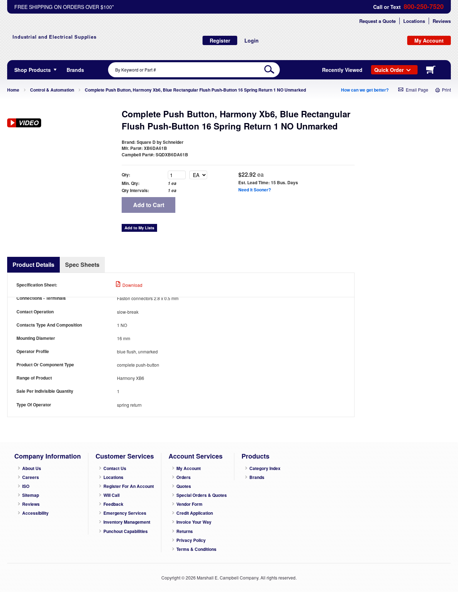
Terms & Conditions (196, 549)
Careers (30, 477)
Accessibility (35, 513)
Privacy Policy (191, 540)
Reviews (442, 21)
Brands (256, 477)
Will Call (111, 495)
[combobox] (194, 69)
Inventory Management (126, 522)
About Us (31, 468)
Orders (183, 477)
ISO (25, 486)
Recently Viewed (342, 69)
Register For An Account (128, 486)
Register (220, 40)
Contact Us (114, 468)
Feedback (113, 504)
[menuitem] (75, 69)
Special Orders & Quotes (201, 495)
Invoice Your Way (193, 522)
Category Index (265, 468)
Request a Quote (377, 21)
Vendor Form (189, 504)
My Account (188, 468)
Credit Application (194, 513)
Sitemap (30, 495)
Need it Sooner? (254, 189)
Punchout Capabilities (125, 531)
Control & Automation (52, 90)
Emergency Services (124, 513)
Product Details (33, 264)
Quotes (183, 486)
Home (13, 90)
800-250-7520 (424, 6)
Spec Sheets (82, 264)
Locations (414, 21)
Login (251, 40)
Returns (184, 531)
